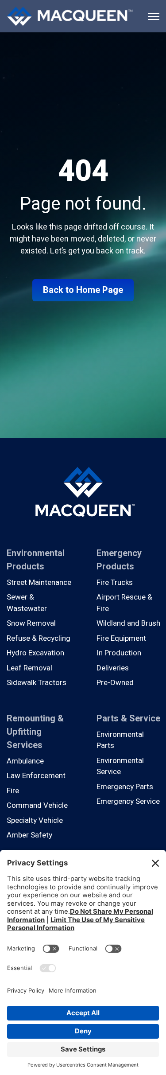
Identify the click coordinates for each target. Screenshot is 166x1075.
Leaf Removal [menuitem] (29, 668)
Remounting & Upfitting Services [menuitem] (35, 732)
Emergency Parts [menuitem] (125, 786)
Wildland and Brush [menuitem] (128, 623)
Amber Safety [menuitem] (29, 835)
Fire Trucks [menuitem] (115, 582)
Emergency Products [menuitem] (119, 560)
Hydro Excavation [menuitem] (35, 652)
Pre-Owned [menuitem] (115, 682)
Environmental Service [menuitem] (120, 766)
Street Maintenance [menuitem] (39, 582)
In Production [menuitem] (119, 652)
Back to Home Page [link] (83, 290)
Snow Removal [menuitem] (31, 623)
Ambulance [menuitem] (25, 761)
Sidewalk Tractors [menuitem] (36, 682)
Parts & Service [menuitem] (128, 718)
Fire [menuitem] (13, 790)
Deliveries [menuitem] (113, 668)
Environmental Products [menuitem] (36, 560)
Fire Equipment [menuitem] (121, 638)
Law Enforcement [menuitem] (36, 775)
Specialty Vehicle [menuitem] (35, 820)
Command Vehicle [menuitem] (37, 805)
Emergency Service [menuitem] (128, 801)
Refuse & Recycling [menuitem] (38, 638)
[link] (70, 15)
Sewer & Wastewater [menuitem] (27, 603)
